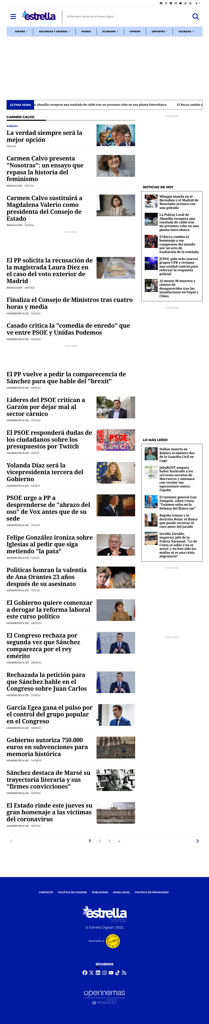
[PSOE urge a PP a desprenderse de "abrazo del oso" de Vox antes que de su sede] (116, 505)
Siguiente (197, 841)
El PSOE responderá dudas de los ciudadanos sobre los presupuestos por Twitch (49, 439)
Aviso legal (121, 892)
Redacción (15, 185)
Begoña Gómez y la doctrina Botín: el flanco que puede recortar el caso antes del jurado (178, 521)
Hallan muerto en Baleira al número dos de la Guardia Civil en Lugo (177, 455)
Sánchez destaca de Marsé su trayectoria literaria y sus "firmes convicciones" (48, 779)
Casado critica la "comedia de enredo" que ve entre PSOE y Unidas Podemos (68, 328)
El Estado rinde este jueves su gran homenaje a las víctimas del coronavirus (49, 812)
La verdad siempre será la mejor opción (44, 136)
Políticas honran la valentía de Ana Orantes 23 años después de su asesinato (47, 577)
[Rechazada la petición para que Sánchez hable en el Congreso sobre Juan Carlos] (116, 682)
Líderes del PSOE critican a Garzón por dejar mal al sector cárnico (46, 407)
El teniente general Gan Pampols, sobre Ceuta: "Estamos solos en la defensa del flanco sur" (178, 503)
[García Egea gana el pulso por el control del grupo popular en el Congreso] (116, 715)
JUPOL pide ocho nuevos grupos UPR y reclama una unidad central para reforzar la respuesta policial (178, 266)
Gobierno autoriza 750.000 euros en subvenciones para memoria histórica (47, 747)
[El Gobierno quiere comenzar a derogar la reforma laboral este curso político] (116, 610)
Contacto (46, 892)
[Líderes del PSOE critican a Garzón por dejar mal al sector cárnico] (116, 407)
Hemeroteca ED (18, 313)
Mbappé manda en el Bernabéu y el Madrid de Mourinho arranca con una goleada (178, 202)
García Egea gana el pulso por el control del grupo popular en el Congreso (50, 714)
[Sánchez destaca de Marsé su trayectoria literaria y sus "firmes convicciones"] (116, 780)
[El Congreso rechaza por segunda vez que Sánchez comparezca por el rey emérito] (116, 643)
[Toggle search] (195, 16)
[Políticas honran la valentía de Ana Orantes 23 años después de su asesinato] (116, 577)
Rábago (12, 126)
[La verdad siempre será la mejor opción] (116, 135)
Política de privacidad (152, 892)
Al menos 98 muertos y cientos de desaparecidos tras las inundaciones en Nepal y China (178, 288)
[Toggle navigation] (13, 16)
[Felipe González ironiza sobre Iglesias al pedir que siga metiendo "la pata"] (116, 545)
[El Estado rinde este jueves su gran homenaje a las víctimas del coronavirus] (116, 813)
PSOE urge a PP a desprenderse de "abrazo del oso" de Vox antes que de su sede (48, 508)
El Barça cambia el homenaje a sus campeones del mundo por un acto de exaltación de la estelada (106, 104)
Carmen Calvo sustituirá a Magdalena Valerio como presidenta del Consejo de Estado (44, 208)
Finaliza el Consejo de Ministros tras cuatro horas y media (70, 303)
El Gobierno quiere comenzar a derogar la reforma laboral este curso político (49, 609)
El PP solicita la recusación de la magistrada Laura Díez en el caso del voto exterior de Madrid (50, 270)
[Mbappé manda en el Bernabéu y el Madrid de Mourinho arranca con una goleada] (151, 201)
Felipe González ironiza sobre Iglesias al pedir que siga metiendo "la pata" (50, 544)
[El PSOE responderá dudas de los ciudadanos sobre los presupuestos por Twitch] (116, 440)
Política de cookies (72, 892)
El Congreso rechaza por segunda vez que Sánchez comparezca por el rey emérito (43, 645)
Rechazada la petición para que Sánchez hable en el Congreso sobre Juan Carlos (47, 681)
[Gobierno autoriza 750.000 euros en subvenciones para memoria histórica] (116, 748)
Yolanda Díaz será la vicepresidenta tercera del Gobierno (45, 472)
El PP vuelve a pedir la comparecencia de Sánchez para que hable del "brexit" (66, 377)
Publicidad (100, 892)
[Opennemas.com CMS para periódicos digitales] (104, 997)
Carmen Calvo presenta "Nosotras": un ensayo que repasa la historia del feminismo (45, 168)
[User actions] (198, 3)
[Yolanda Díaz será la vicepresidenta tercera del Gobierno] (116, 473)
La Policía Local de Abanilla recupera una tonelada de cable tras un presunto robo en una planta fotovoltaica (179, 222)
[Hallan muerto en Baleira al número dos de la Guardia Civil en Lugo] (151, 454)
